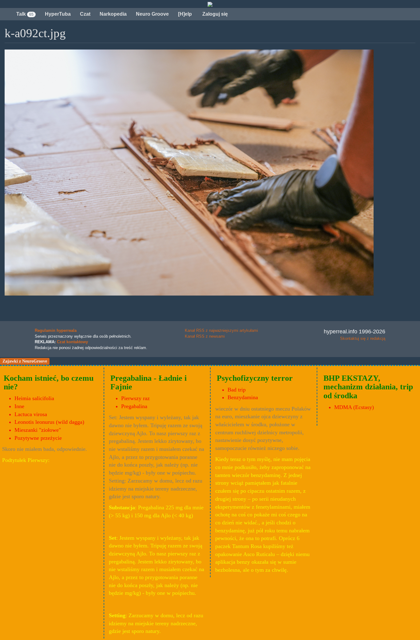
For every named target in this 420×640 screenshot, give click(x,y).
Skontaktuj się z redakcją (362, 338)
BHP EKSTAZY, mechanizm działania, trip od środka (368, 387)
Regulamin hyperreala (56, 330)
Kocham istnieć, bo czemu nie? (48, 383)
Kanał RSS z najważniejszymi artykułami (221, 330)
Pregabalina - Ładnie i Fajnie (148, 383)
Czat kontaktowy (72, 342)
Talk (25, 14)
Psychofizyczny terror (255, 378)
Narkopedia (113, 14)
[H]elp (185, 14)
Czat (85, 14)
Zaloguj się (214, 14)
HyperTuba (58, 14)
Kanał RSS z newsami (205, 336)
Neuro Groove (152, 14)
